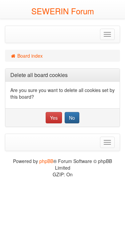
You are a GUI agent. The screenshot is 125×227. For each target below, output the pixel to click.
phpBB (46, 161)
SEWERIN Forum (62, 11)
